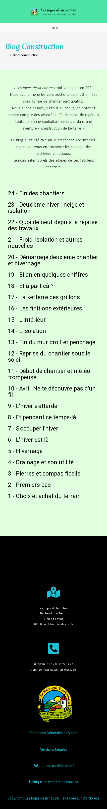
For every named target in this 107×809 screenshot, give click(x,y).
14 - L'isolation (27, 331)
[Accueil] (6, 55)
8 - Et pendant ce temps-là (42, 417)
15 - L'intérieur (27, 319)
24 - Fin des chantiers (36, 193)
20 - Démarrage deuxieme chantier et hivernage (53, 260)
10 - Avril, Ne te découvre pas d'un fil (52, 391)
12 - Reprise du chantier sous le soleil (49, 356)
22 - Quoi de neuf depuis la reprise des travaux (53, 225)
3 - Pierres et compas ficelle (44, 473)
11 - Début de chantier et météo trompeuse (49, 374)
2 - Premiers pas (29, 485)
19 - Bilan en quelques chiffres (48, 274)
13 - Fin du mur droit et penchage (51, 342)
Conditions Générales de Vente (53, 733)
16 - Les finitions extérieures (45, 308)
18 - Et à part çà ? (31, 286)
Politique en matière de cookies (53, 782)
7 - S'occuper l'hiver (33, 428)
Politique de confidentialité (53, 766)
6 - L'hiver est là (28, 440)
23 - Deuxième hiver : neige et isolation (46, 207)
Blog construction (26, 55)
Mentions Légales (53, 749)
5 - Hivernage (25, 451)
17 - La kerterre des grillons (44, 297)
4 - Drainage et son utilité (41, 462)
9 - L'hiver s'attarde (32, 406)
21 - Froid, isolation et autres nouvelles (45, 242)
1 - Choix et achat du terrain (44, 496)
